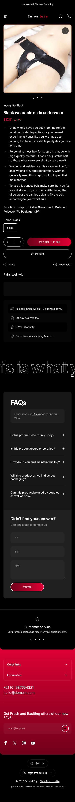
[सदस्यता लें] (65, 728)
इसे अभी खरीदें (37, 253)
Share (11, 264)
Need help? (65, 264)
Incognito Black (13, 105)
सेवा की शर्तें (40, 787)
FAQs (35, 413)
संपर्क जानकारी (59, 787)
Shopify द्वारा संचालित (49, 781)
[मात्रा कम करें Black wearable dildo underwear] (7, 242)
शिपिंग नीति (49, 787)
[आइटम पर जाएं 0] (33, 98)
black (10, 227)
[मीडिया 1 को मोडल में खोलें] (65, 30)
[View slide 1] (31, 639)
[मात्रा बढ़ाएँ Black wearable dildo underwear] (20, 242)
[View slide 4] (44, 639)
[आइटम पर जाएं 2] (37, 98)
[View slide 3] (40, 639)
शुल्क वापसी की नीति (17, 787)
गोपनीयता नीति (30, 787)
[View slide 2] (35, 639)
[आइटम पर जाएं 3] (42, 98)
